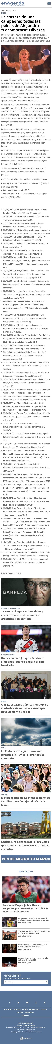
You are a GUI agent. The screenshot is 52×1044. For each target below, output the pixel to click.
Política (20, 1012)
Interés (25, 1009)
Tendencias (8, 1009)
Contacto (25, 1015)
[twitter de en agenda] (18, 1002)
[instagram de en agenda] (36, 1002)
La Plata (44, 1009)
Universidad (29, 1012)
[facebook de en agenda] (10, 1002)
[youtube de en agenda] (27, 1002)
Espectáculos (34, 1009)
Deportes (17, 1009)
